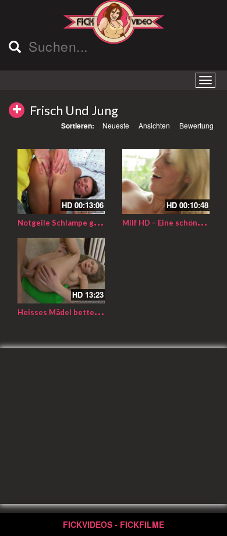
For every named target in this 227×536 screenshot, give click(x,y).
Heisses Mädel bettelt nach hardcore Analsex (101, 312)
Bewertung (196, 125)
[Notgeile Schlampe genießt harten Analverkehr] (61, 182)
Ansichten (154, 125)
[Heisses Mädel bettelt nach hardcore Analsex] (61, 270)
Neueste (115, 125)
